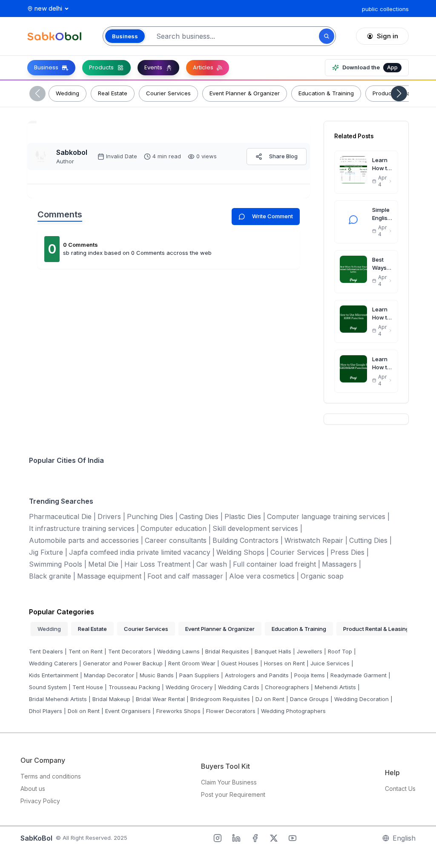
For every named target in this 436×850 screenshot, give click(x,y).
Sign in (387, 36)
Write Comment (272, 216)
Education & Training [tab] (299, 628)
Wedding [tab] (49, 628)
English (404, 838)
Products (101, 67)
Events (153, 67)
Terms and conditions (50, 776)
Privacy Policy (40, 800)
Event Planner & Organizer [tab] (220, 628)
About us (32, 788)
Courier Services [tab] (146, 628)
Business (46, 67)
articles (203, 67)
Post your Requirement (233, 794)
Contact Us (400, 788)
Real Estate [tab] (92, 628)
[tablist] (218, 628)
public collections (385, 9)
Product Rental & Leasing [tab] (376, 628)
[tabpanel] (218, 681)
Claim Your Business (229, 782)
